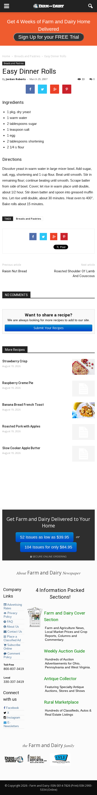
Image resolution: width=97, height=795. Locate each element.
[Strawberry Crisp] (83, 367)
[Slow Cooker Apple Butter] (83, 454)
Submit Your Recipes (49, 328)
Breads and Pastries (14, 63)
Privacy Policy (10, 615)
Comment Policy (12, 655)
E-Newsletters (11, 724)
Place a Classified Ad (12, 638)
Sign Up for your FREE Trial (48, 37)
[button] (90, 6)
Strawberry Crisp (14, 361)
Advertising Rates (13, 606)
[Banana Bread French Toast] (83, 410)
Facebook (12, 708)
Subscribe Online (12, 646)
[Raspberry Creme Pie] (83, 388)
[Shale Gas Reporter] (37, 762)
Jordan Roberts (16, 79)
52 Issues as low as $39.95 (44, 537)
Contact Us (14, 631)
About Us (12, 626)
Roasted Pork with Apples (21, 426)
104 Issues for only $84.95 (48, 547)
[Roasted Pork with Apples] (83, 432)
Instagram (13, 717)
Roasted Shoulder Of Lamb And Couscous (74, 273)
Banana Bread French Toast (23, 404)
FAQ (9, 621)
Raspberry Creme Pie (17, 383)
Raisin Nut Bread (14, 271)
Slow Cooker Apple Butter (21, 448)
